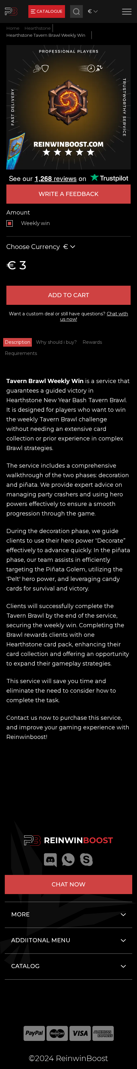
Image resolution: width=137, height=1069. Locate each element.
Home (12, 28)
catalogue (49, 11)
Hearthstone (38, 28)
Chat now (68, 884)
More (20, 914)
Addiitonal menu (40, 940)
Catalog (25, 966)
